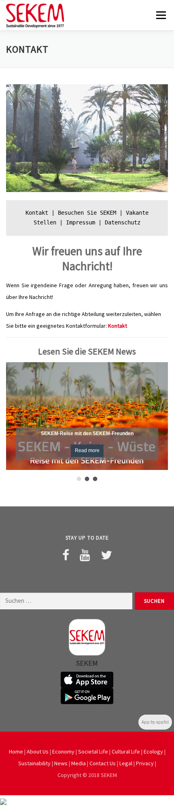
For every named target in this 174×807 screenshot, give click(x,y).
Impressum (80, 222)
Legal (125, 763)
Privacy (145, 763)
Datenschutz (122, 222)
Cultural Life (126, 751)
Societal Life (93, 751)
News (61, 763)
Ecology (153, 751)
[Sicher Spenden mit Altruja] (3, 801)
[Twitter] (106, 555)
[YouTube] (85, 555)
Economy (63, 751)
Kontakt (36, 212)
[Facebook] (65, 555)
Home (16, 751)
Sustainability (34, 763)
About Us (38, 751)
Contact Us (102, 763)
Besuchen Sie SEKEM (87, 212)
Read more (87, 450)
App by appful (155, 722)
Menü (160, 15)
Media (78, 763)
